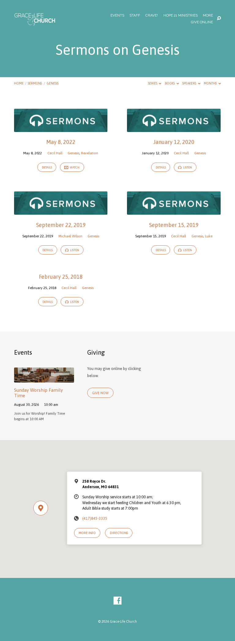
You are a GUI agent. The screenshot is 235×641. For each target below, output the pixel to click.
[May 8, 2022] (60, 128)
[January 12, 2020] (173, 128)
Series (153, 83)
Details (47, 167)
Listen (187, 167)
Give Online (202, 22)
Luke (208, 236)
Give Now (100, 393)
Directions (119, 533)
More (208, 15)
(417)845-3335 (94, 518)
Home (19, 83)
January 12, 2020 (173, 142)
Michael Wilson (70, 236)
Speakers (189, 83)
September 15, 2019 (174, 225)
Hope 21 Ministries (180, 15)
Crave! (151, 15)
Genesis (52, 83)
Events (117, 15)
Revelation (89, 153)
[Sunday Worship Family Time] (44, 379)
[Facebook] (117, 601)
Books (170, 83)
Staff (134, 15)
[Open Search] (219, 19)
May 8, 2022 (60, 142)
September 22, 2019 (61, 225)
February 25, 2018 (61, 276)
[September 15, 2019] (173, 211)
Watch (74, 167)
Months (210, 83)
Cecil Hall (54, 153)
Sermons (35, 83)
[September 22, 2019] (60, 211)
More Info (87, 533)
